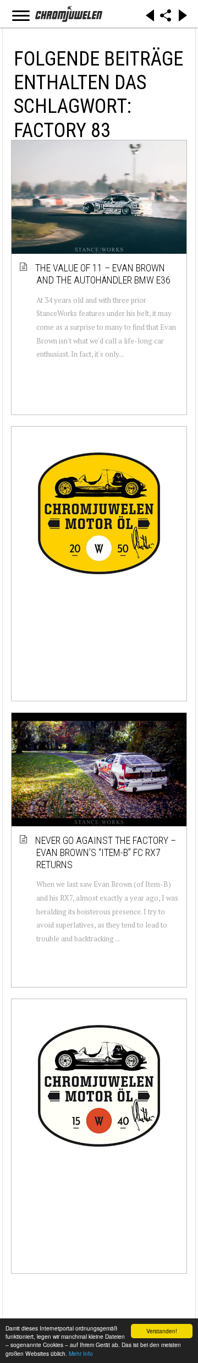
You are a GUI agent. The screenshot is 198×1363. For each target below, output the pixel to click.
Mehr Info (81, 1353)
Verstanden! (161, 1331)
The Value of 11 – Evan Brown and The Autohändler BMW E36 (103, 274)
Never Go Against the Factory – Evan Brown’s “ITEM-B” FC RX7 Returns (106, 852)
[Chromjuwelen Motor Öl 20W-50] (99, 514)
